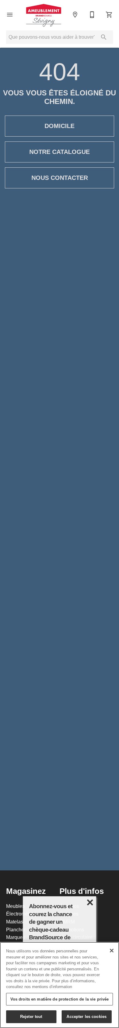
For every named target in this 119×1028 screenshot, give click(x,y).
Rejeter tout (31, 1016)
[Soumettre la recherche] (103, 37)
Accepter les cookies (86, 1016)
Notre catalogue (59, 151)
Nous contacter (59, 177)
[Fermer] (111, 950)
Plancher (16, 929)
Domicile (59, 126)
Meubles (15, 906)
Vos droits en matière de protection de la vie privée (59, 999)
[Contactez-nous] (92, 14)
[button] (9, 14)
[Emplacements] (75, 14)
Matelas (14, 921)
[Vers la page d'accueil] (43, 14)
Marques (15, 937)
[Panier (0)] (109, 14)
